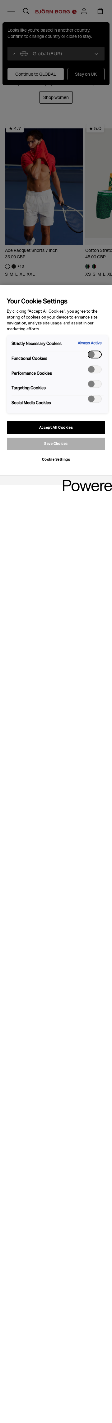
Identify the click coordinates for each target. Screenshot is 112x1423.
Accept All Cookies (56, 427)
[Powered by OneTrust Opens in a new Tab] (85, 481)
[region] (56, 854)
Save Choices (56, 443)
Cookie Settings (56, 459)
